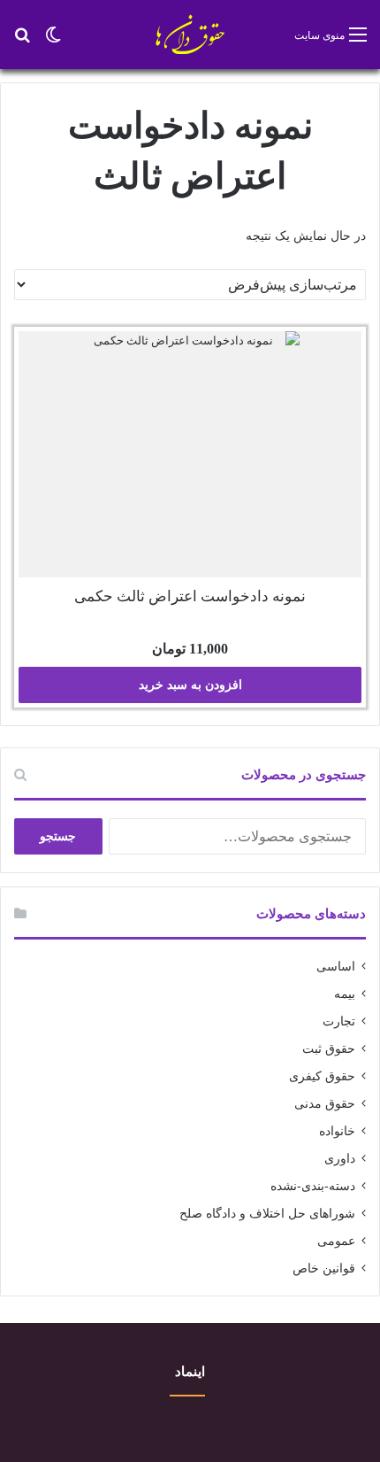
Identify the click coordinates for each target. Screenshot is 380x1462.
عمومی (336, 1241)
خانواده (337, 1131)
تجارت (339, 1021)
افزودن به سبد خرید (190, 685)
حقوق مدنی (324, 1103)
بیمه (344, 994)
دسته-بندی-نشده (312, 1186)
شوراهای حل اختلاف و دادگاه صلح (267, 1213)
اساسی (335, 966)
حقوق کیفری (322, 1076)
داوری (339, 1158)
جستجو (58, 836)
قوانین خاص (324, 1268)
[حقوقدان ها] (190, 34)
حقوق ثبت (328, 1049)
